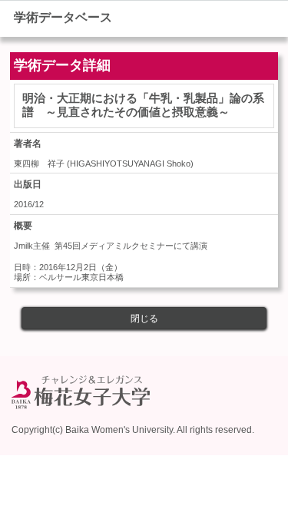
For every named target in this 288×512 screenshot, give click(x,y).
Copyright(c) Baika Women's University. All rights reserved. (133, 429)
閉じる (144, 318)
